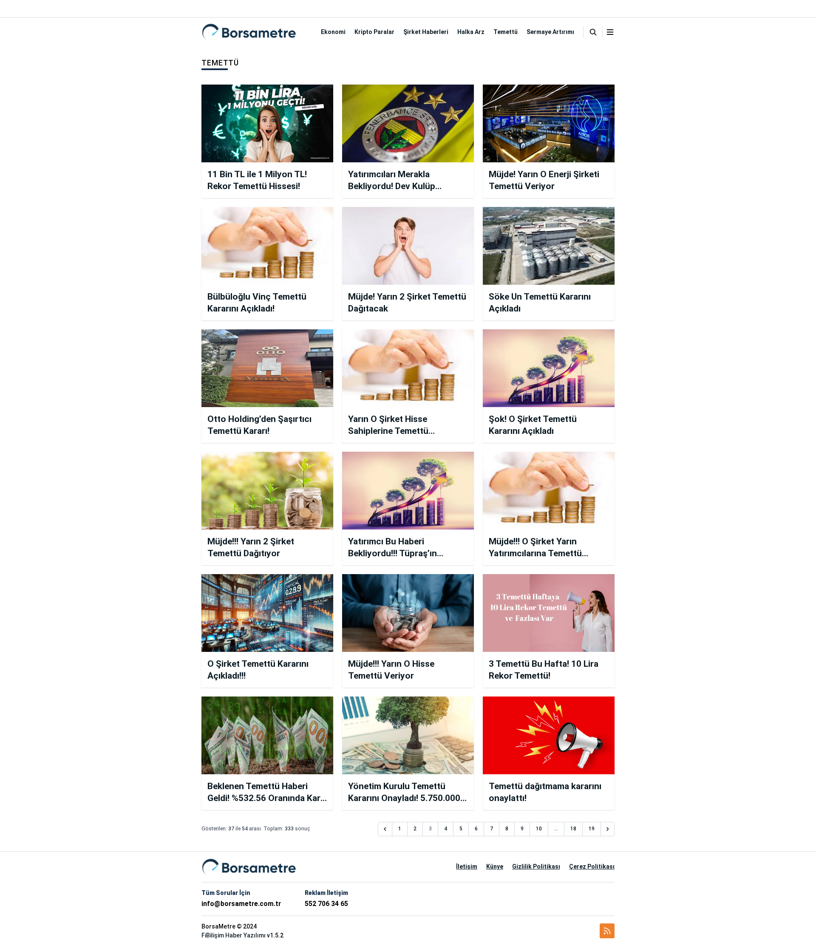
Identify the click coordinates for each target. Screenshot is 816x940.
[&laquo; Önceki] (385, 829)
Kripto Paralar (374, 31)
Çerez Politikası (592, 866)
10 (539, 829)
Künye (494, 866)
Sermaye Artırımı (550, 31)
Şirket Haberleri (425, 31)
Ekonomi (333, 31)
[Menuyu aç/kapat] (610, 32)
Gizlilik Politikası (536, 866)
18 (573, 829)
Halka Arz (470, 31)
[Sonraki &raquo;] (608, 829)
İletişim (466, 866)
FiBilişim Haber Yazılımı (233, 935)
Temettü (505, 31)
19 (592, 829)
